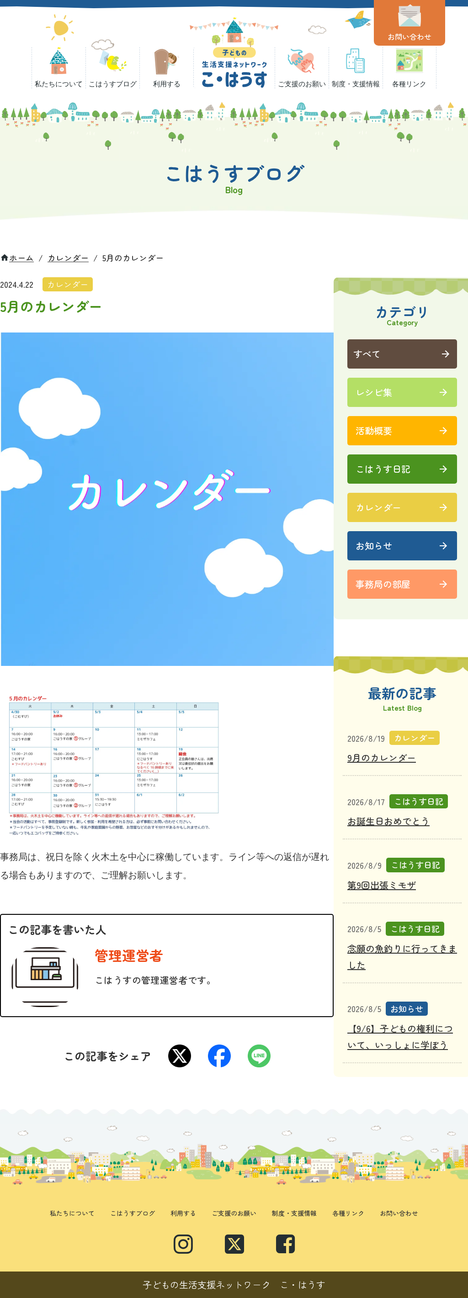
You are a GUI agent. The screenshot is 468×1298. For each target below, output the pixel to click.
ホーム (21, 258)
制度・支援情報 (294, 1213)
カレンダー (68, 258)
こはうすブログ (132, 1213)
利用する (183, 1213)
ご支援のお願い (234, 1213)
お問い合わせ (399, 1213)
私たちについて (72, 1213)
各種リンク (348, 1213)
